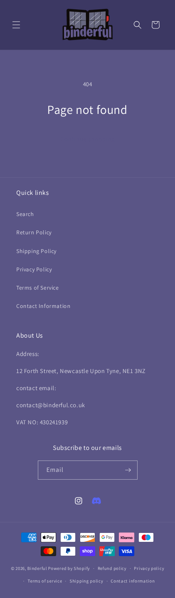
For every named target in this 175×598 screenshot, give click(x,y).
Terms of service (45, 581)
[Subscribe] (128, 470)
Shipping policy (86, 581)
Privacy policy (149, 568)
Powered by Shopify (69, 568)
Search (25, 214)
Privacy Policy (34, 269)
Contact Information (43, 306)
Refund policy (112, 568)
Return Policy (34, 232)
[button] (16, 25)
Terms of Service (37, 287)
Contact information (133, 581)
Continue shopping (87, 139)
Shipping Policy (36, 251)
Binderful (37, 568)
